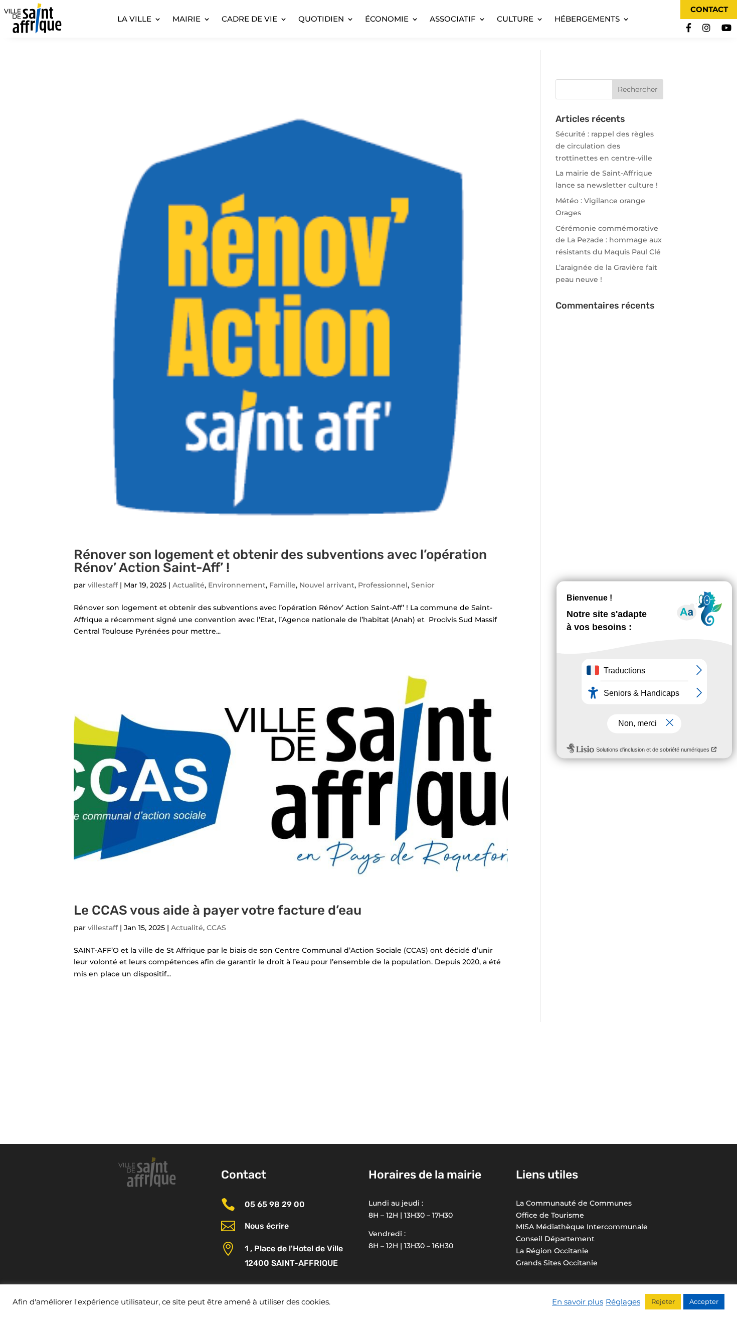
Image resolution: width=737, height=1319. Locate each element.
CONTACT (709, 9)
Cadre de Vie (249, 20)
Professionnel (383, 585)
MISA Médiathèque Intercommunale (582, 1226)
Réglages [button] (623, 1301)
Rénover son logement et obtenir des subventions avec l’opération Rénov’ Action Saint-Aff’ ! (280, 561)
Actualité (188, 585)
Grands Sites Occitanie (557, 1262)
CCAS (216, 927)
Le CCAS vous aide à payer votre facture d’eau (217, 910)
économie (387, 20)
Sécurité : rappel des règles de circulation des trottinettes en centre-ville (605, 146)
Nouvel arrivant (326, 585)
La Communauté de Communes (574, 1203)
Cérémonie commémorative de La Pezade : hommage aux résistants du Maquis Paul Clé (609, 240)
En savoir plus (577, 1301)
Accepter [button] (703, 1301)
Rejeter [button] (663, 1301)
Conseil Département (555, 1238)
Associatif (453, 20)
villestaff (103, 585)
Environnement (237, 585)
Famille (282, 585)
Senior (423, 585)
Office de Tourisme (550, 1215)
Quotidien (321, 20)
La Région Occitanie (552, 1250)
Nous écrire (267, 1226)
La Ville (134, 20)
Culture (515, 20)
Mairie (186, 20)
